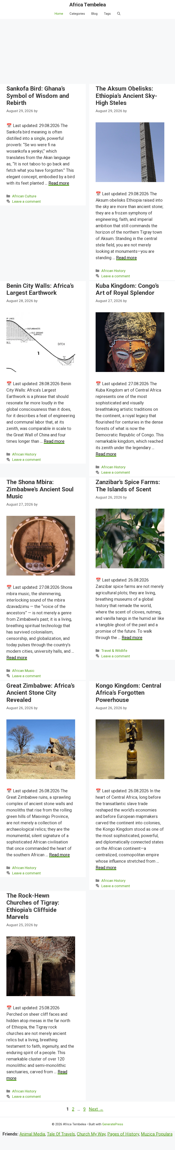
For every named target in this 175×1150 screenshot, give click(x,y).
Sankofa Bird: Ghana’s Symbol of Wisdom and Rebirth (37, 95)
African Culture (24, 196)
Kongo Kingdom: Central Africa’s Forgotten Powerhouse (128, 692)
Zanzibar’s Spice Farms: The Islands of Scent (128, 486)
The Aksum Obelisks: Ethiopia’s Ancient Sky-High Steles (126, 95)
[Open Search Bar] (119, 13)
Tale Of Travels (61, 1134)
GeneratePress (112, 1124)
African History (113, 271)
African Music (23, 670)
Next (96, 1109)
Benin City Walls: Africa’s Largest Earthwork (40, 289)
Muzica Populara (156, 1134)
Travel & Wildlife (114, 650)
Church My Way (91, 1134)
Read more (58, 183)
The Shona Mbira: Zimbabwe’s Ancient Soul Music (40, 489)
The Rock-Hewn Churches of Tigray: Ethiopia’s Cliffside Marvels (32, 906)
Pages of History (123, 1134)
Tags (107, 14)
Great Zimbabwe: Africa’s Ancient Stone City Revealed (40, 692)
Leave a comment (26, 201)
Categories (77, 14)
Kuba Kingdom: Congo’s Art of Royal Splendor (127, 289)
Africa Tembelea (87, 5)
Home (59, 14)
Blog (94, 14)
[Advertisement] (87, 51)
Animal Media (32, 1134)
